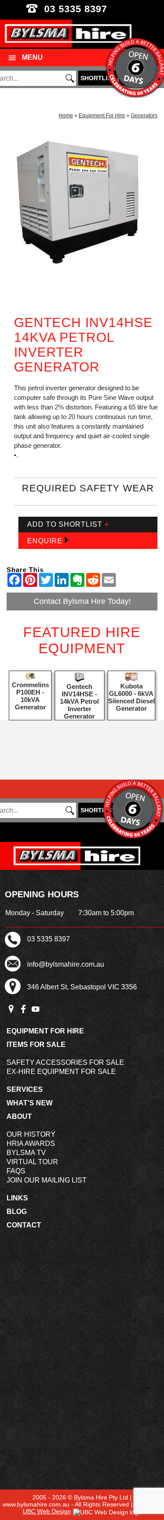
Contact (24, 1225)
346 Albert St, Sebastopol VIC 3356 (82, 987)
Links (17, 1198)
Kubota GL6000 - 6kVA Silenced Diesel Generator (131, 697)
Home (66, 115)
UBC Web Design (47, 1511)
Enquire (46, 541)
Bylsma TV (26, 1152)
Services (25, 1089)
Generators (144, 115)
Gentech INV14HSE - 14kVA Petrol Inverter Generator (79, 701)
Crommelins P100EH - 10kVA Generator (30, 696)
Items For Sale (36, 1044)
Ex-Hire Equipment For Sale (61, 1071)
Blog (17, 1211)
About (19, 1116)
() (102, 78)
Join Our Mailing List (47, 1180)
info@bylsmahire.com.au (65, 964)
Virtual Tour (32, 1162)
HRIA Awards (31, 1143)
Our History (31, 1134)
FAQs (16, 1171)
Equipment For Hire (102, 115)
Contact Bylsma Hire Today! (82, 601)
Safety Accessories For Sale (65, 1062)
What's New (29, 1103)
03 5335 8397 (82, 8)
